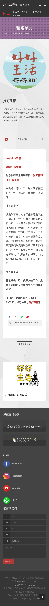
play (4, 13)
